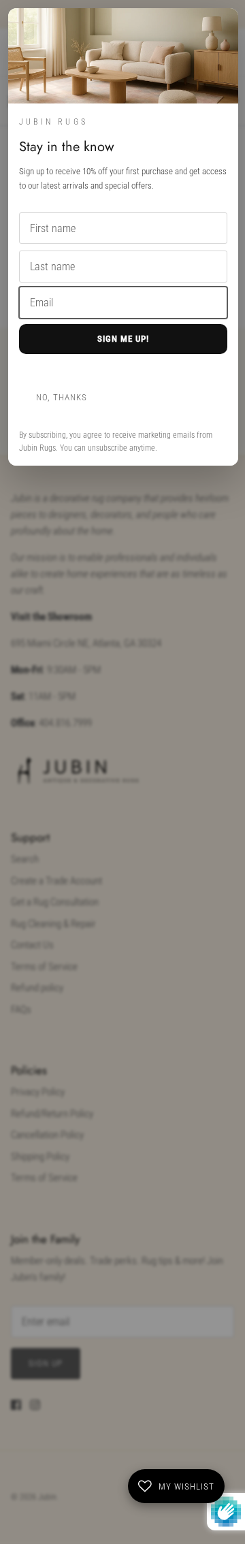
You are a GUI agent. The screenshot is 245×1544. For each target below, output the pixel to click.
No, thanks (61, 397)
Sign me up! (123, 339)
